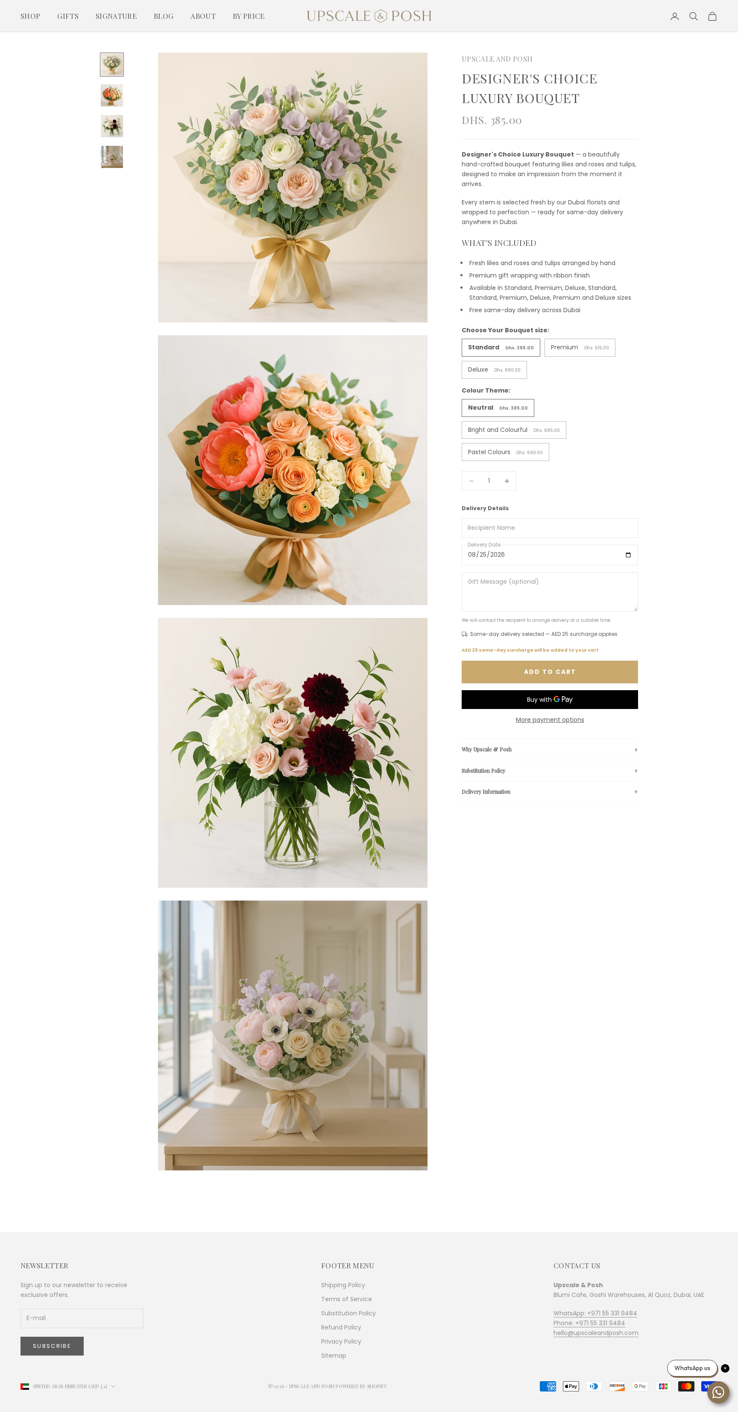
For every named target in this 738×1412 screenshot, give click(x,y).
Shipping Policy (343, 1285)
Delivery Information (486, 791)
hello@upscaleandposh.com (596, 1333)
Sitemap (333, 1355)
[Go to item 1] (112, 65)
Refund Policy (341, 1327)
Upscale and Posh (497, 58)
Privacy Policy (341, 1341)
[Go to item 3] (112, 126)
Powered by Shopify (361, 1386)
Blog (163, 16)
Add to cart (550, 672)
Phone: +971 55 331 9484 (589, 1323)
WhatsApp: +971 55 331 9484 (595, 1313)
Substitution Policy (483, 770)
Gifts (68, 16)
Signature (116, 16)
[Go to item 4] (112, 157)
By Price (249, 16)
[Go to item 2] (112, 95)
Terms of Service (346, 1299)
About (203, 16)
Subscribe (52, 1346)
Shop (30, 16)
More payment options (550, 719)
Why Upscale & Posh (487, 749)
